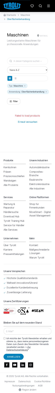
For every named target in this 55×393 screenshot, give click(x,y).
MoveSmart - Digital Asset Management (40, 213)
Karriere (8, 249)
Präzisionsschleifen (14, 176)
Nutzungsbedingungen (23, 385)
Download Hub (11, 216)
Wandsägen (10, 180)
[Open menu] (48, 6)
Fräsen (7, 171)
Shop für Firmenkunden (36, 205)
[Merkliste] (32, 6)
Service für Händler (14, 225)
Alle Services (10, 229)
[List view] (15, 78)
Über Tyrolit (10, 245)
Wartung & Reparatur (9, 205)
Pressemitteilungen (14, 254)
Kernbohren (10, 167)
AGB (40, 385)
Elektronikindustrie (39, 184)
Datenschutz (24, 381)
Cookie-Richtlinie (42, 381)
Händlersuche (11, 212)
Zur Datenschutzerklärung (18, 348)
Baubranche (35, 179)
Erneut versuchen (27, 122)
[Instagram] (30, 365)
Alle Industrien (37, 188)
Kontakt (33, 245)
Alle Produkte (11, 185)
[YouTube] (14, 365)
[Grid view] (9, 78)
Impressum (10, 381)
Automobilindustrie (39, 167)
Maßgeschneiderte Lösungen (39, 251)
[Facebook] (7, 365)
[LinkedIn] (22, 365)
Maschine (25, 15)
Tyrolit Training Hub (14, 221)
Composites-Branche (36, 173)
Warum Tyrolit (36, 257)
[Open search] (40, 6)
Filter (15, 101)
